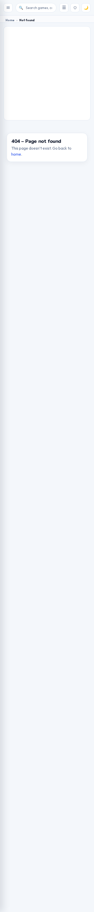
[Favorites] (74, 7)
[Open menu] (8, 7)
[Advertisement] (47, 73)
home (16, 154)
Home (10, 20)
